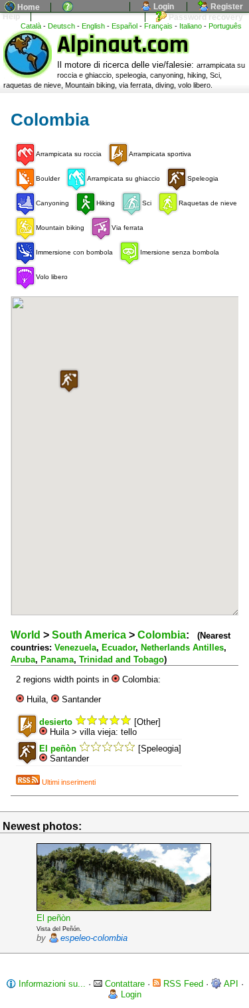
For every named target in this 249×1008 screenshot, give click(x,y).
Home (27, 7)
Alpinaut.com (123, 45)
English (93, 26)
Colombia (161, 635)
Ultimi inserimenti (68, 782)
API (230, 984)
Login (162, 6)
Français (158, 26)
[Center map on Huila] (20, 699)
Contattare (123, 984)
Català (31, 26)
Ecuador (118, 648)
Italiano (190, 26)
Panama (57, 659)
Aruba (23, 659)
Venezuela (75, 648)
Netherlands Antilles (182, 648)
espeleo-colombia (93, 938)
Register (225, 6)
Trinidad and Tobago (121, 659)
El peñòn (53, 918)
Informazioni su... (51, 984)
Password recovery (205, 17)
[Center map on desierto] (43, 732)
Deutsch (61, 26)
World (26, 635)
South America (89, 635)
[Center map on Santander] (55, 699)
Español (124, 26)
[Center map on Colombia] (116, 679)
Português (225, 26)
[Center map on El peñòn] (43, 758)
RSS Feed (182, 984)
